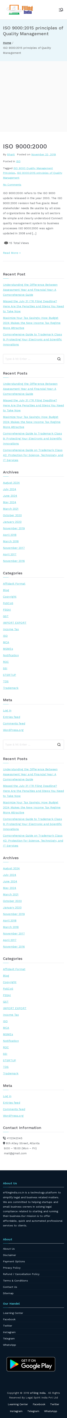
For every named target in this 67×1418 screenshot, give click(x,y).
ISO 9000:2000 (25, 146)
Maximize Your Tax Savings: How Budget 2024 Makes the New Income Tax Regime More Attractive (31, 323)
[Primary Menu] (61, 9)
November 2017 (14, 548)
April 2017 (10, 554)
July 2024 (9, 489)
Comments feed (14, 723)
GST (6, 616)
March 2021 (11, 508)
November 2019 (14, 528)
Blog (6, 590)
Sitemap (8, 1293)
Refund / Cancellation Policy (21, 1274)
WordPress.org (13, 730)
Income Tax (11, 629)
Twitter (7, 1325)
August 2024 (11, 482)
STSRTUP (9, 675)
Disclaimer (9, 1255)
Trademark (10, 688)
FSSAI (7, 609)
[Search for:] (33, 359)
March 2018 (11, 541)
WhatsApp (9, 1344)
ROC (6, 662)
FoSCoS (8, 603)
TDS (6, 681)
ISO (18, 161)
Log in (7, 710)
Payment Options (14, 1261)
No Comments (12, 184)
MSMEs (8, 649)
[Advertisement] (33, 96)
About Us (9, 1248)
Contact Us (10, 1286)
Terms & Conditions (15, 1280)
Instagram (9, 1332)
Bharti (11, 154)
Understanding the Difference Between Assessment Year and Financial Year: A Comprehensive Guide (30, 289)
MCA (6, 642)
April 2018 (10, 535)
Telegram (9, 1338)
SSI (5, 668)
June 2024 (10, 495)
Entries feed (11, 717)
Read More (10, 253)
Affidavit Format (14, 583)
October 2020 (12, 515)
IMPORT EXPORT (14, 622)
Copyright (9, 596)
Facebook (9, 1319)
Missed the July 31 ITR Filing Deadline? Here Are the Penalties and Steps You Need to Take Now (33, 306)
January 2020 (12, 522)
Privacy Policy (11, 1267)
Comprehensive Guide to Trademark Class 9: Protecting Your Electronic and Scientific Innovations (32, 339)
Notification (11, 655)
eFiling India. (38, 1392)
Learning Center (13, 1312)
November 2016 (14, 561)
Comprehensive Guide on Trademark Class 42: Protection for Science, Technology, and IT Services (33, 455)
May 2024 (9, 502)
